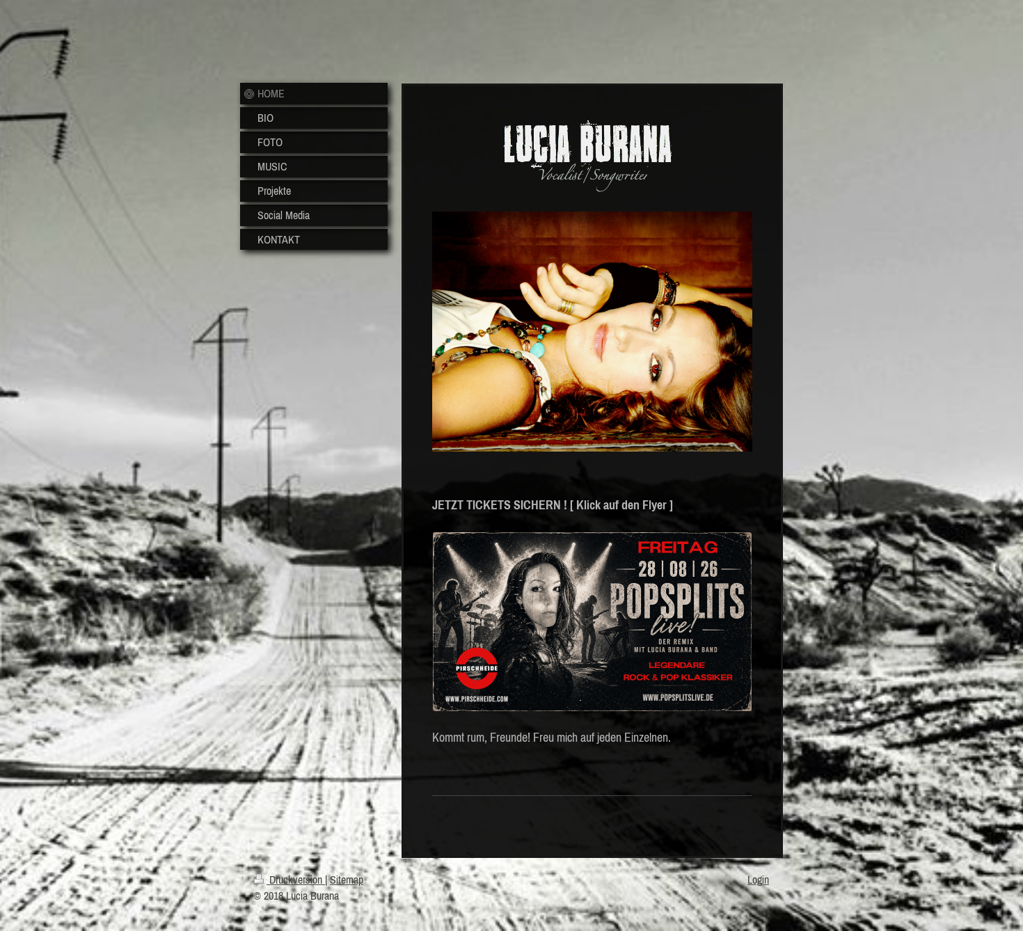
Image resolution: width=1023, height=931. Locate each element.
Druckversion (296, 879)
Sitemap (346, 879)
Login (758, 879)
